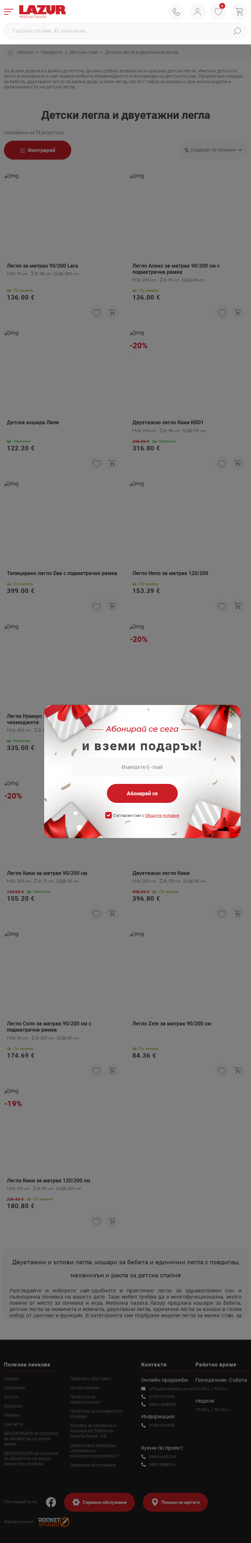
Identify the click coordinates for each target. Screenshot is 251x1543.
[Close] (232, 715)
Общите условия (162, 816)
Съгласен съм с (146, 816)
